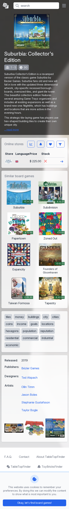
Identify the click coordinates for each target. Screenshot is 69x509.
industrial (47, 338)
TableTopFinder (21, 466)
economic (12, 345)
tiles (8, 317)
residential (12, 338)
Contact (24, 457)
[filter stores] (60, 144)
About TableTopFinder (50, 457)
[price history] (31, 144)
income (21, 324)
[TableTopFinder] (7, 5)
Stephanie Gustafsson (35, 402)
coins (9, 324)
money (19, 317)
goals (34, 324)
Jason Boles (29, 394)
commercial (30, 338)
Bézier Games (30, 368)
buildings (33, 317)
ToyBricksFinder (52, 466)
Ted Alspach (29, 377)
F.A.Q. (8, 457)
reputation (47, 331)
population (29, 331)
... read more (11, 129)
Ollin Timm (27, 387)
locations (47, 324)
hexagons (12, 331)
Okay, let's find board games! (34, 502)
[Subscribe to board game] (40, 144)
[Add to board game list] (50, 144)
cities (55, 317)
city (45, 317)
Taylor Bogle (29, 410)
